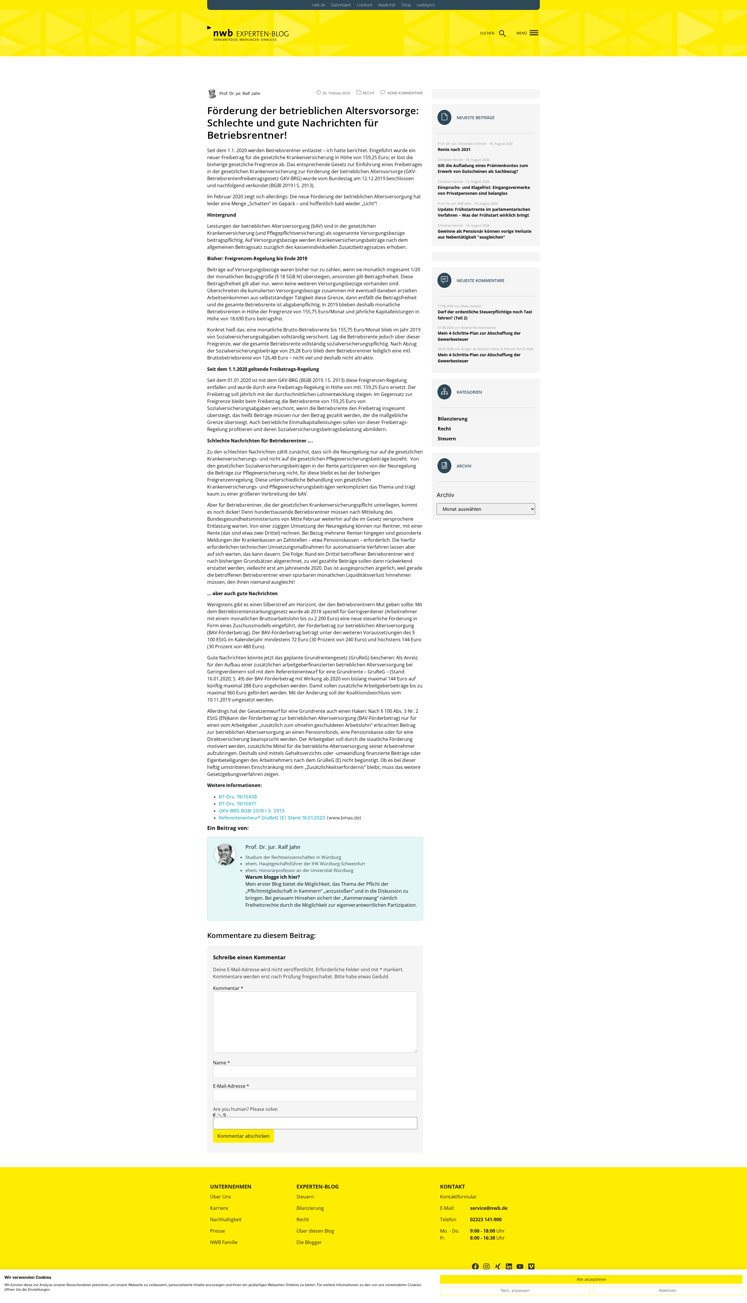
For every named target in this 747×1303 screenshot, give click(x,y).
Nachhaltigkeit (226, 1219)
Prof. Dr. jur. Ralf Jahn (272, 846)
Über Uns (220, 1196)
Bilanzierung (310, 1208)
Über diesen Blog (315, 1231)
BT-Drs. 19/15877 (237, 804)
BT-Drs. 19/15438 (238, 797)
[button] (532, 33)
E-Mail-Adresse (231, 1086)
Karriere (219, 1208)
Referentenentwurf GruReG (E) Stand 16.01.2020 (272, 818)
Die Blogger (309, 1242)
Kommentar (228, 988)
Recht (302, 1219)
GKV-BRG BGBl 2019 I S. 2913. (252, 811)
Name (221, 1062)
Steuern (305, 1196)
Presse (217, 1231)
